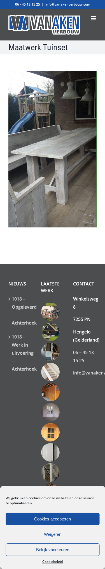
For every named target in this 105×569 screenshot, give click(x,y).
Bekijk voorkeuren (52, 549)
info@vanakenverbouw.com (67, 4)
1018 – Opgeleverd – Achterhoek (20, 311)
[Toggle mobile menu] (94, 18)
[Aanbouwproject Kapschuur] (50, 392)
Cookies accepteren (52, 519)
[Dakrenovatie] (50, 312)
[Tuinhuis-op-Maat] (50, 432)
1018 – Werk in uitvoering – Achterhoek (20, 353)
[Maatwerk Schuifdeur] (50, 452)
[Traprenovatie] (50, 352)
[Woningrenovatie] (50, 412)
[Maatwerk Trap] (50, 372)
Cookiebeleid (52, 561)
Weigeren (52, 534)
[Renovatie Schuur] (50, 332)
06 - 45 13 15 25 (27, 4)
